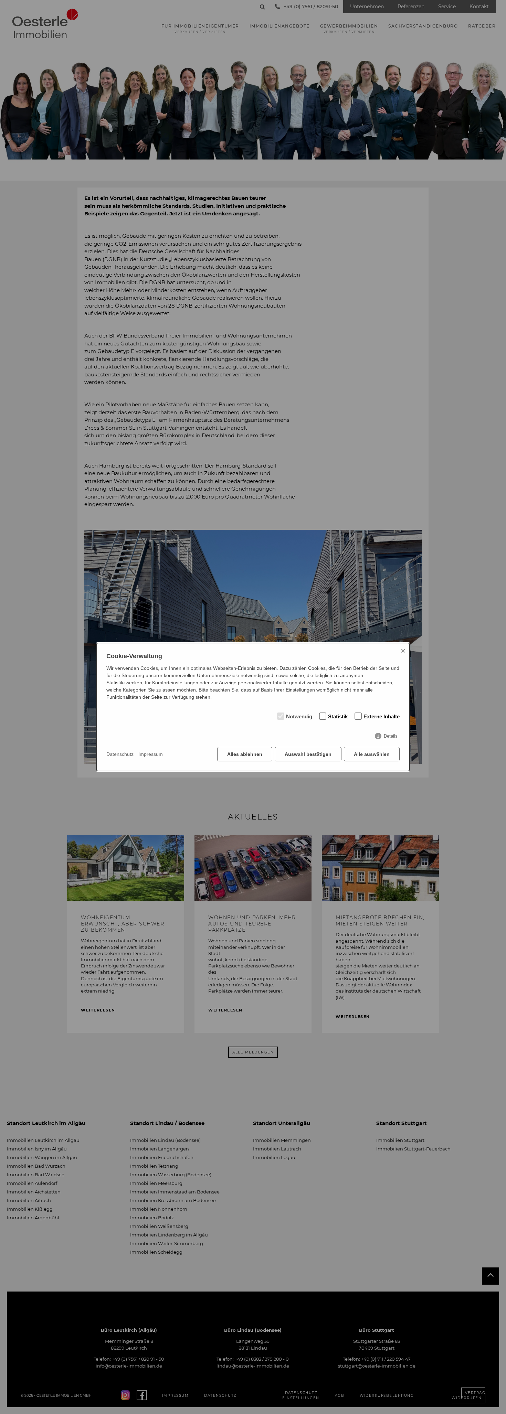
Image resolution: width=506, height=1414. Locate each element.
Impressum (150, 754)
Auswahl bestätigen (308, 754)
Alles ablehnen (244, 754)
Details (391, 736)
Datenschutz (120, 754)
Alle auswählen (372, 754)
